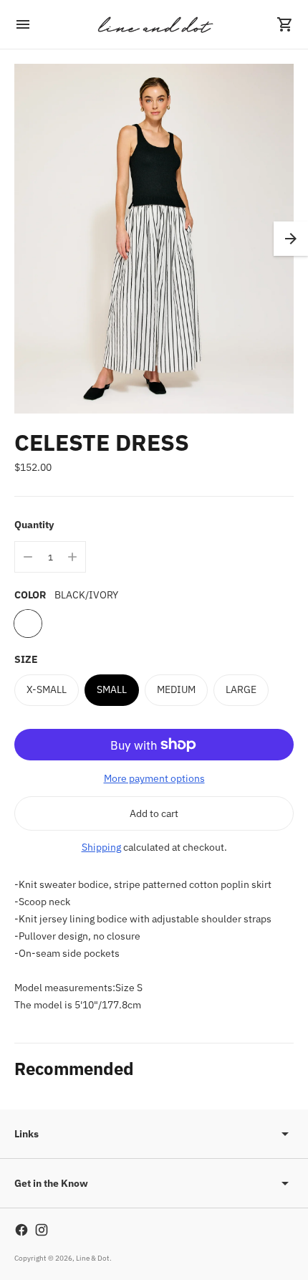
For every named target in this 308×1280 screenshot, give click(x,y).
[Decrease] (28, 557)
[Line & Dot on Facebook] (21, 1230)
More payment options (154, 778)
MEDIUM (176, 689)
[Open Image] (154, 239)
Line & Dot (93, 1258)
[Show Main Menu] (23, 24)
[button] (291, 238)
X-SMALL (47, 689)
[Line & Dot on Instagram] (41, 1230)
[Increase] (72, 557)
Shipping (101, 847)
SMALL (112, 689)
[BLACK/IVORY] (28, 623)
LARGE (241, 689)
